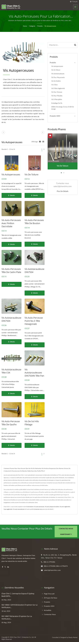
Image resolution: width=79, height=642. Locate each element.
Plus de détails (62, 191)
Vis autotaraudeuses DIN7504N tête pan (34, 372)
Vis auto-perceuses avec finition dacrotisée (11, 223)
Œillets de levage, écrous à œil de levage (62, 108)
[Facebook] (2, 567)
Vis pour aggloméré (65, 506)
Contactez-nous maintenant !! (66, 531)
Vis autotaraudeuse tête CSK (11, 371)
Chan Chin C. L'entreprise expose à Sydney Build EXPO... (18, 594)
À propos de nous (50, 598)
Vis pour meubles (56, 96)
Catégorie (32, 26)
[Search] (75, 45)
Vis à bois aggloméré (58, 88)
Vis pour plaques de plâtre (52, 506)
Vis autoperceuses (50, 26)
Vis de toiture (31, 174)
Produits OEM (55, 116)
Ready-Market (73, 637)
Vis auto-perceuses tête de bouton (34, 222)
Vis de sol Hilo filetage (32, 423)
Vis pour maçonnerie (57, 77)
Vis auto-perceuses (39, 506)
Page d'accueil (49, 594)
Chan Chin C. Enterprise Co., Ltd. (23, 637)
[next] (42, 132)
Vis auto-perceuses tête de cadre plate (11, 271)
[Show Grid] (40, 141)
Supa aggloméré (8, 509)
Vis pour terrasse (56, 92)
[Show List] (43, 141)
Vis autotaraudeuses (57, 74)
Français (74, 1)
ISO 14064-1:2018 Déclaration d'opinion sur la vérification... (19, 606)
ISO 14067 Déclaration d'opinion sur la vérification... (17, 617)
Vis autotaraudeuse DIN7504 (34, 271)
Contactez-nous (38, 509)
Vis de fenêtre (56, 81)
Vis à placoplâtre (56, 99)
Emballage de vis (56, 103)
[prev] (3, 132)
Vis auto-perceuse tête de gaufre (11, 423)
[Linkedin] (8, 567)
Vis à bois (54, 85)
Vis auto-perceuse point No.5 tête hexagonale (34, 320)
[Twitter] (5, 567)
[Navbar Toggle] (75, 7)
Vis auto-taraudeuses (18, 509)
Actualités (47, 610)
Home (25, 26)
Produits (40, 26)
